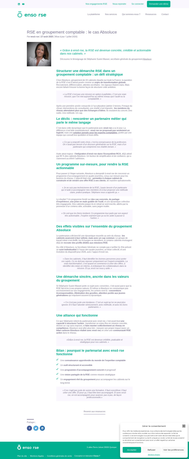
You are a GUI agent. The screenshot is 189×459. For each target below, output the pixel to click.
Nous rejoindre (119, 4)
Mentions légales (154, 455)
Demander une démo (158, 4)
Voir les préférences (173, 450)
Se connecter (138, 4)
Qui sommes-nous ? (131, 14)
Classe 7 (96, 456)
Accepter (132, 450)
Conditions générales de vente (59, 456)
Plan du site (22, 456)
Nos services (111, 14)
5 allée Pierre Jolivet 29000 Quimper (102, 447)
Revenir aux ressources (94, 411)
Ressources (150, 14)
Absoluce (147, 59)
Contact (165, 14)
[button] (184, 426)
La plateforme (93, 14)
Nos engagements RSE (96, 4)
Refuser (152, 450)
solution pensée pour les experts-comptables (95, 133)
